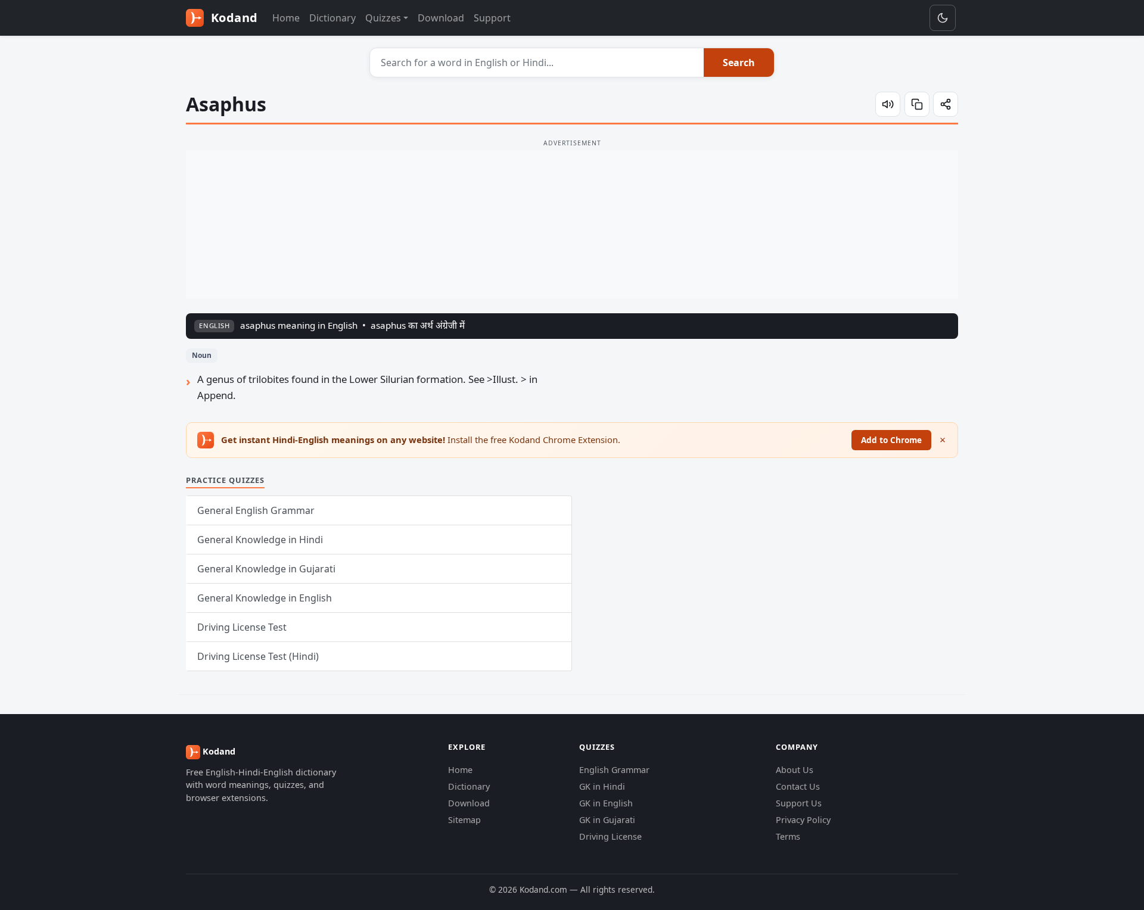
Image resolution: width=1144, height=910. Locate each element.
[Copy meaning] (917, 104)
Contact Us (798, 786)
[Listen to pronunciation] (887, 104)
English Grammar (614, 769)
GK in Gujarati (607, 819)
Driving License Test (242, 627)
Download (441, 17)
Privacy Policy (803, 819)
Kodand (232, 18)
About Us (794, 769)
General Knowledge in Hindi (260, 539)
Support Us (799, 803)
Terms (788, 836)
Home (286, 17)
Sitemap (464, 819)
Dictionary (332, 17)
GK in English (606, 803)
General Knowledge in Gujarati (266, 568)
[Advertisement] (572, 224)
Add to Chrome (891, 439)
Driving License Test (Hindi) (258, 656)
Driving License (610, 836)
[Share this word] (945, 104)
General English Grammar (256, 510)
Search (739, 62)
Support (492, 17)
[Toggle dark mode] (943, 18)
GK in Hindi (602, 786)
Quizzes (383, 17)
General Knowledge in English (264, 597)
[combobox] (537, 62)
